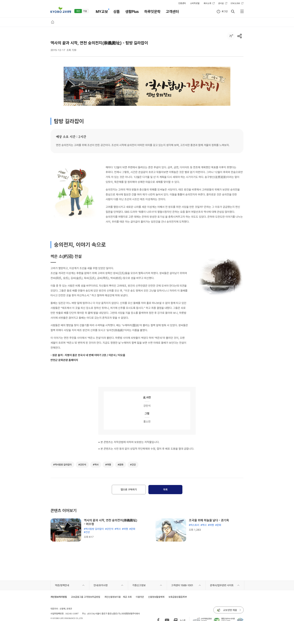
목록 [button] (165, 489)
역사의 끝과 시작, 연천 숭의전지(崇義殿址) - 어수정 (110, 522)
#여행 (125, 528)
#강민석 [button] (82, 464)
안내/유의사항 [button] (101, 585)
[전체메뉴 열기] (242, 11)
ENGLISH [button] (235, 3)
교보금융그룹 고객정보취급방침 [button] (85, 596)
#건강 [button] (133, 464)
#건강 (87, 532)
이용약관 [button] (140, 596)
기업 (85, 11)
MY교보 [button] (102, 11)
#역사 (118, 528)
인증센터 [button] (182, 3)
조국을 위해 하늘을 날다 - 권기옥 (209, 520)
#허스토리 (194, 525)
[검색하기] (233, 11)
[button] (61, 10)
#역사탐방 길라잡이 (94, 528)
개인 (78, 11)
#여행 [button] (108, 464)
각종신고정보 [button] (139, 585)
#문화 (132, 528)
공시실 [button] (221, 3)
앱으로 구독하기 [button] (129, 489)
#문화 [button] (120, 464)
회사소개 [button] (207, 3)
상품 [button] (116, 11)
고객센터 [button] (172, 11)
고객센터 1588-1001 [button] (182, 585)
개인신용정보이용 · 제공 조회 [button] (118, 596)
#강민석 (109, 528)
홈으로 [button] (53, 22)
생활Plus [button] (132, 11)
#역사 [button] (96, 464)
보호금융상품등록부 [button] (177, 596)
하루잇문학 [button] (152, 11)
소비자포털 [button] (194, 3)
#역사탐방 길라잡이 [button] (62, 464)
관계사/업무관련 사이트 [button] (222, 585)
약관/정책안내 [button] (62, 585)
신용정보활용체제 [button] (156, 596)
